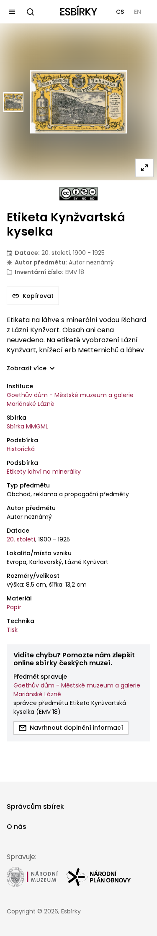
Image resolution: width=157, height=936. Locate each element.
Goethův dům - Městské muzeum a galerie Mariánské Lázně (70, 399)
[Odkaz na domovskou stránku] (78, 11)
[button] (120, 12)
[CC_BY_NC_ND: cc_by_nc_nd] (78, 193)
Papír (14, 607)
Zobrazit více (26, 368)
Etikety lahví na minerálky (44, 471)
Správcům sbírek (35, 806)
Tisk (12, 630)
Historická (21, 449)
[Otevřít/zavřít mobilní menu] (12, 12)
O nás (16, 826)
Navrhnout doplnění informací (76, 727)
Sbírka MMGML (27, 426)
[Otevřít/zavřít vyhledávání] (30, 12)
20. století (21, 539)
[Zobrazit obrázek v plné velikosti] (144, 168)
